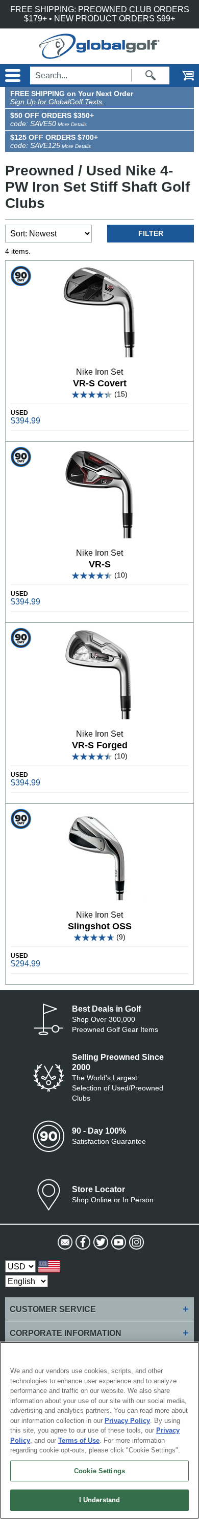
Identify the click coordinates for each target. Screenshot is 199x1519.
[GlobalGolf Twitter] (100, 1242)
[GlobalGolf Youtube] (118, 1242)
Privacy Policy (127, 1420)
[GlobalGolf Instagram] (135, 1242)
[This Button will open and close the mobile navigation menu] (11, 75)
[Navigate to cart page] (181, 75)
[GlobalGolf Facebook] (82, 1242)
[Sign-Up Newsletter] (64, 1242)
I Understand (99, 1500)
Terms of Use (79, 1440)
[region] (99, 1430)
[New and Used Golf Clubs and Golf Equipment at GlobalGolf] (99, 54)
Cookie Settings (99, 1471)
